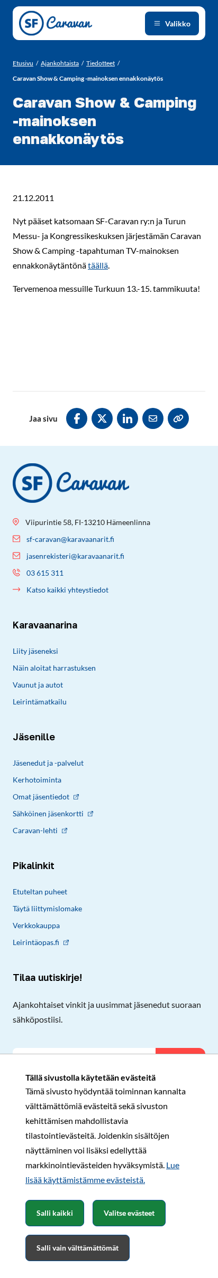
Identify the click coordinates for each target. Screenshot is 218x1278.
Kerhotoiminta (37, 779)
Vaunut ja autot (38, 684)
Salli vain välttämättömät (78, 1247)
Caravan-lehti (35, 830)
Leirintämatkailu (40, 701)
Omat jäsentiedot (41, 796)
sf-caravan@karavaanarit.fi (70, 539)
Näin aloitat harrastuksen (54, 667)
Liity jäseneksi (35, 650)
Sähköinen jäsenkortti (48, 813)
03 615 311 (44, 572)
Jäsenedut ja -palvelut (48, 762)
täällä (98, 265)
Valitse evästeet (129, 1212)
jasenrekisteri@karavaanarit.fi (75, 555)
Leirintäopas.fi (36, 942)
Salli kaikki (55, 1212)
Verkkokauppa (36, 925)
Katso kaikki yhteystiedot (67, 589)
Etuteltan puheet (40, 891)
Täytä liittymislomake (47, 908)
